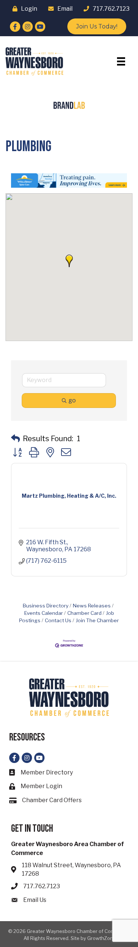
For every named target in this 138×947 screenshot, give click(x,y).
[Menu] (121, 61)
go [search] (72, 400)
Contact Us (58, 620)
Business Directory (45, 606)
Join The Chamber (97, 620)
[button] (69, 261)
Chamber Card (84, 613)
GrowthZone (101, 938)
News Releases (92, 606)
